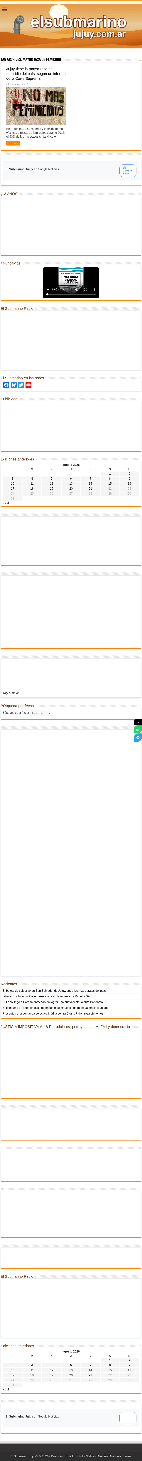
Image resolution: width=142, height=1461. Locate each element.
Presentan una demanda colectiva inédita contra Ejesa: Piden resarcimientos (53, 1013)
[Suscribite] (138, 729)
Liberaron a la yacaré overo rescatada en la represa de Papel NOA (46, 996)
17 (12, 488)
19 (51, 488)
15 (110, 483)
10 (12, 483)
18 (32, 488)
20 (71, 488)
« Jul (6, 502)
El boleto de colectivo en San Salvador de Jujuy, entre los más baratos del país (54, 990)
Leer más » (13, 143)
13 (71, 483)
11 (32, 483)
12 (51, 483)
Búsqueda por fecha (16, 712)
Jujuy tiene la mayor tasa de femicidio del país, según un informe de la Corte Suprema (36, 73)
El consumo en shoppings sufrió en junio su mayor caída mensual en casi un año (56, 1007)
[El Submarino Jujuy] (71, 25)
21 (90, 488)
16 (129, 483)
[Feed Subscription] (139, 59)
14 (90, 483)
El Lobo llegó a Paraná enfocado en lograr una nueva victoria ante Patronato (53, 1002)
